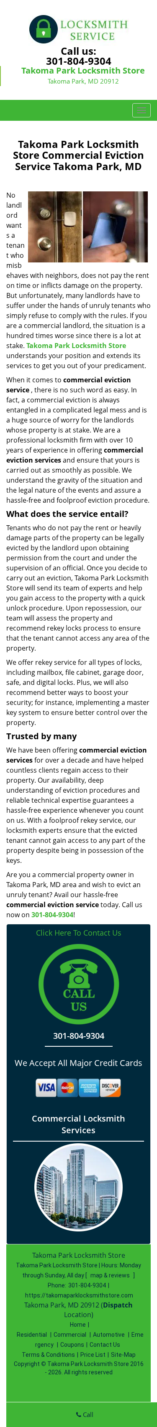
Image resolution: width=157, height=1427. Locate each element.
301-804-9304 (78, 61)
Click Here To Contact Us (78, 932)
